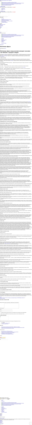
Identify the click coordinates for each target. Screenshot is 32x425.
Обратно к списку (2, 298)
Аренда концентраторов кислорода (6, 19)
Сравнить (3, 411)
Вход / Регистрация (4, 412)
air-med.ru (11, 60)
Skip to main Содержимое (8, 0)
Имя (1, 309)
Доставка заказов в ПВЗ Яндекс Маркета (7, 331)
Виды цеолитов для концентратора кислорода (8, 328)
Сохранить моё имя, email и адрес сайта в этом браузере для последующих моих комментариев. (13, 312)
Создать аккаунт (2, 418)
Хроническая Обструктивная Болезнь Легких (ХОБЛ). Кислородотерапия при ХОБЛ (13, 327)
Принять (1, 420)
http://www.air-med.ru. (7, 243)
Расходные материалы (4, 22)
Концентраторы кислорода (5, 20)
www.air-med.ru (2, 56)
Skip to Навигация (2, 0)
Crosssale (3, 18)
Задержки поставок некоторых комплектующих (8, 332)
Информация (1, 44)
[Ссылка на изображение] (4, 319)
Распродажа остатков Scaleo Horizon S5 (7, 333)
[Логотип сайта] (3, 31)
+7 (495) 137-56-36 (2, 6)
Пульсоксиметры (4, 21)
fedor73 (5, 48)
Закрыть (1, 414)
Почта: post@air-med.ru (5, 323)
